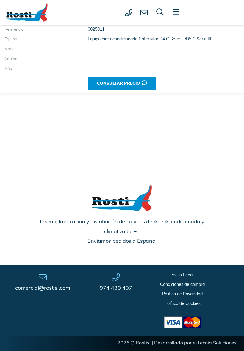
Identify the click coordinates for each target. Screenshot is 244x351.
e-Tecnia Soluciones (215, 343)
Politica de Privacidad (182, 294)
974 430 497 (116, 288)
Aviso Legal (182, 275)
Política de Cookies (183, 304)
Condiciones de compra (182, 285)
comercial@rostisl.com (42, 288)
